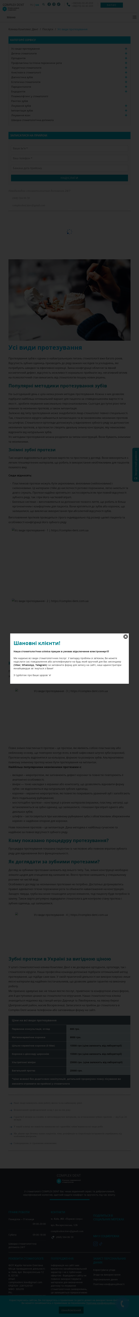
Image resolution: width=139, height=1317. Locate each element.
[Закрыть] (125, 636)
